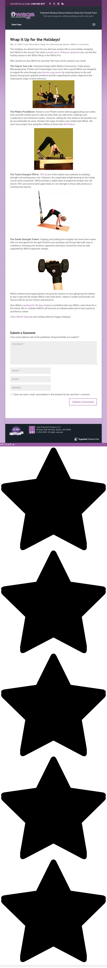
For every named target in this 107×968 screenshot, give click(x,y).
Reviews (7, 444)
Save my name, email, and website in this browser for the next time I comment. (52, 394)
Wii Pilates (69, 124)
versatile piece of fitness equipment (62, 52)
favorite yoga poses (51, 72)
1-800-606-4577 (38, 4)
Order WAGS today (19, 317)
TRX (42, 174)
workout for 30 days (33, 305)
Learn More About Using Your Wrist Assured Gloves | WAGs (50, 44)
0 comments (83, 44)
